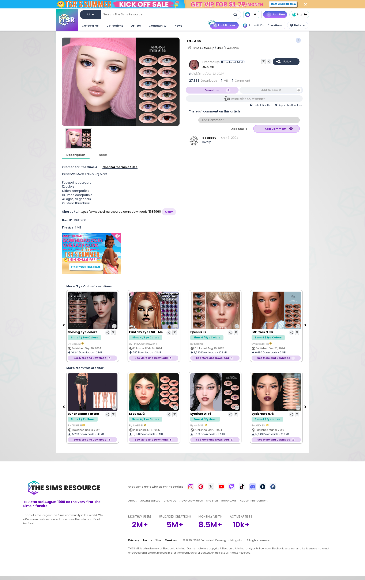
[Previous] (64, 325)
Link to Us (170, 501)
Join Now (278, 14)
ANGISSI (208, 67)
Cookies (171, 540)
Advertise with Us (191, 501)
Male (220, 48)
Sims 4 (197, 48)
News (178, 26)
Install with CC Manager (247, 98)
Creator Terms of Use (120, 167)
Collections (114, 26)
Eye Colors (232, 48)
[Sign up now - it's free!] (91, 253)
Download (212, 90)
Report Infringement (253, 501)
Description (75, 155)
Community (157, 26)
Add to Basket (271, 90)
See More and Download (90, 358)
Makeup (209, 48)
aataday (209, 138)
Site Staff (212, 501)
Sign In (302, 14)
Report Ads (229, 501)
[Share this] (269, 61)
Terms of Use (152, 540)
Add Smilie (239, 129)
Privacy (133, 540)
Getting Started (150, 501)
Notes (103, 155)
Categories (90, 26)
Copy (169, 212)
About (132, 501)
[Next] (306, 325)
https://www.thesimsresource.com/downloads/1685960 (120, 212)
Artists (136, 26)
